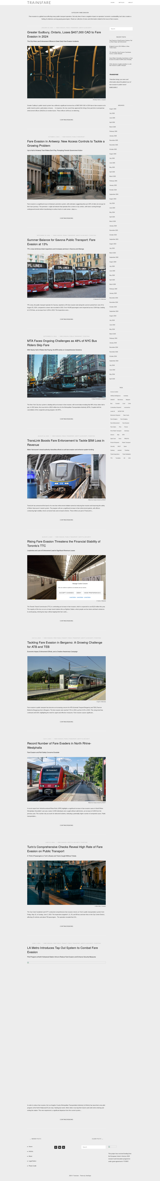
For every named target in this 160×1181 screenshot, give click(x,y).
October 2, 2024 (54, 136)
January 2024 (113, 226)
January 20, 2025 (47, 27)
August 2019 (112, 316)
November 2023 (113, 230)
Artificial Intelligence (115, 395)
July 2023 (112, 248)
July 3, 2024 (47, 738)
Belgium (128, 399)
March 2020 (112, 284)
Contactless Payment (115, 407)
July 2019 (112, 320)
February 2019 (113, 338)
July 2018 (112, 365)
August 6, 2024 (47, 537)
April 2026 (112, 122)
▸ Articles (30, 1151)
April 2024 (112, 217)
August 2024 (112, 199)
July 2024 (112, 203)
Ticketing (92, 235)
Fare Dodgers (113, 419)
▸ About (29, 1156)
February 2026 (113, 131)
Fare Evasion (60, 27)
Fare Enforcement (114, 423)
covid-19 (112, 411)
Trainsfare (39, 2)
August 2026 (112, 109)
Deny (79, 593)
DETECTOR (121, 411)
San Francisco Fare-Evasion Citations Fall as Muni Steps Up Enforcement (120, 41)
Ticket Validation (126, 454)
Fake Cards (126, 415)
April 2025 (112, 172)
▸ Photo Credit (31, 1166)
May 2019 (112, 329)
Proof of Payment (114, 442)
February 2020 (113, 289)
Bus (111, 403)
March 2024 (112, 221)
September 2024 (113, 194)
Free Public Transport (115, 430)
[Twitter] (55, 1147)
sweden (120, 450)
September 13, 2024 (50, 336)
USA (129, 458)
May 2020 (112, 275)
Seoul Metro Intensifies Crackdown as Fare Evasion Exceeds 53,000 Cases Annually (121, 58)
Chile (129, 403)
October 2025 (113, 149)
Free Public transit (60, 638)
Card (124, 403)
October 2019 (113, 307)
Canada (117, 403)
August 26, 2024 (43, 436)
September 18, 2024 (43, 235)
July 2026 (112, 113)
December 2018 (113, 347)
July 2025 (112, 158)
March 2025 (112, 176)
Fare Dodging (123, 419)
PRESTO (126, 438)
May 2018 (112, 374)
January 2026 (113, 136)
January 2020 (113, 293)
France (126, 427)
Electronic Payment (115, 415)
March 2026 (112, 127)
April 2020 (112, 280)
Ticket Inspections (114, 454)
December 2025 (113, 140)
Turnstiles (118, 458)
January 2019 (113, 343)
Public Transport (72, 27)
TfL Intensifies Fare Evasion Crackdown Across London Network (120, 53)
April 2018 (112, 379)
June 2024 (112, 208)
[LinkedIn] (59, 1147)
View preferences (92, 593)
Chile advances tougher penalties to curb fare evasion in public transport (120, 64)
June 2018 (112, 370)
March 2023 (112, 253)
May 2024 (112, 212)
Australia (126, 395)
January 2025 (113, 185)
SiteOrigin (88, 1175)
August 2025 (112, 154)
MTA (123, 434)
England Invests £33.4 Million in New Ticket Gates (119, 47)
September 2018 (113, 361)
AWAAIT (112, 399)
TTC (111, 458)
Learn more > (113, 87)
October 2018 (113, 356)
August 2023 (112, 244)
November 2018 (113, 352)
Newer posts (35, 1139)
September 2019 (113, 311)
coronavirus (127, 407)
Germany (126, 430)
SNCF (119, 446)
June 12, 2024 (50, 842)
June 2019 (112, 325)
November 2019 (113, 302)
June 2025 (112, 163)
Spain (125, 446)
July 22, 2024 (36, 638)
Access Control (114, 392)
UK (124, 458)
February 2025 (113, 181)
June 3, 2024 (36, 943)
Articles (121, 2)
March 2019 (112, 334)
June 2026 (112, 118)
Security (112, 446)
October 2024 (113, 190)
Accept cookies (66, 593)
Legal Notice (73, 597)
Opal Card (113, 438)
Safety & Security (85, 27)
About (130, 2)
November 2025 (113, 145)
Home (113, 2)
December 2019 (113, 298)
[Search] (130, 28)
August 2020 (112, 262)
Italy (118, 434)
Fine (120, 427)
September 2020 (113, 257)
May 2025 (112, 167)
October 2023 (113, 235)
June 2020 (112, 271)
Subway (112, 450)
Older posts (97, 1139)
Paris (120, 438)
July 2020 (112, 266)
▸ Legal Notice (31, 1161)
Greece (112, 434)
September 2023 (113, 239)
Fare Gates (113, 427)
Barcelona (120, 399)
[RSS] (63, 1147)
